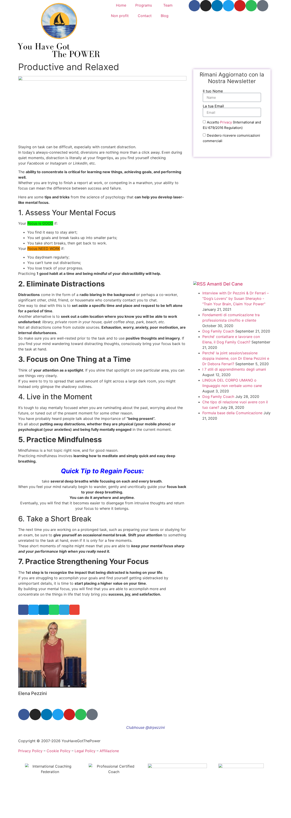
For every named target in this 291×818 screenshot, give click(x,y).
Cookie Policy (58, 751)
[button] (23, 610)
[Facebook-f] (194, 5)
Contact (145, 15)
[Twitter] (228, 5)
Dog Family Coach (218, 331)
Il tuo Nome (213, 91)
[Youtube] (240, 5)
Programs (143, 5)
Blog (164, 15)
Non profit (120, 15)
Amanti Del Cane (225, 284)
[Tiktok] (262, 5)
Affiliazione (109, 751)
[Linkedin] (217, 5)
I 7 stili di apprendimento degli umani (234, 369)
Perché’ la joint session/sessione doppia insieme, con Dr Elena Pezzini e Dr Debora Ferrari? (235, 358)
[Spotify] (251, 5)
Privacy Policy (30, 751)
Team (168, 5)
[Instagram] (205, 5)
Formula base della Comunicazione (232, 413)
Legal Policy (85, 751)
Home (121, 5)
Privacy (226, 122)
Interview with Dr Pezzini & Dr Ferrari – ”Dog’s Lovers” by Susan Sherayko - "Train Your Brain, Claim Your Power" (235, 298)
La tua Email (213, 106)
